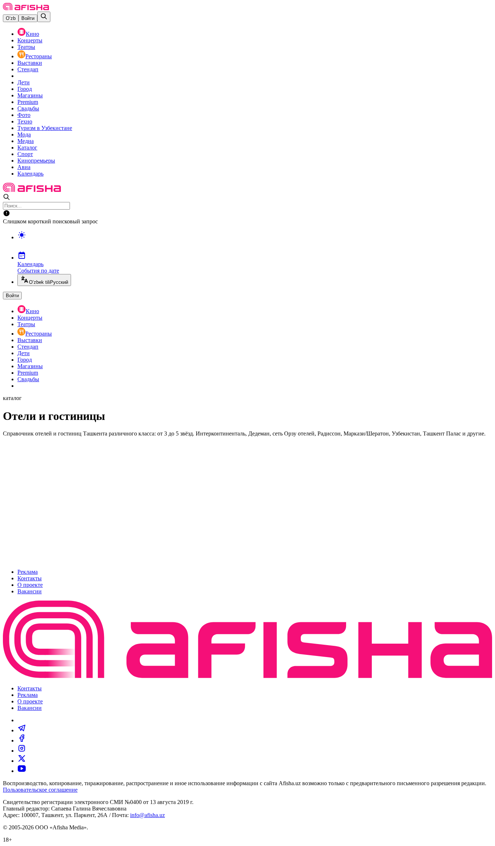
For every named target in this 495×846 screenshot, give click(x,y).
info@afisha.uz (147, 815)
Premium (27, 102)
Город (24, 89)
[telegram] (21, 730)
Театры (26, 47)
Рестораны (38, 56)
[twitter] (21, 761)
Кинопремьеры (36, 160)
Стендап (27, 69)
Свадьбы (28, 108)
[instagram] (21, 751)
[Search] (43, 17)
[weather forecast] (254, 242)
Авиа (23, 167)
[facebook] (21, 740)
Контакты (29, 578)
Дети (23, 82)
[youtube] (21, 771)
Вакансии (29, 591)
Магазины (30, 95)
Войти (27, 18)
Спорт (25, 154)
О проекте (30, 585)
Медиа (25, 141)
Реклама (27, 572)
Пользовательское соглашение (40, 790)
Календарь (30, 174)
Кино (32, 34)
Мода (24, 134)
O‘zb (11, 18)
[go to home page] (26, 8)
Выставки (29, 63)
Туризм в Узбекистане (44, 128)
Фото (23, 115)
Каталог (27, 147)
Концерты (29, 40)
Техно (24, 121)
